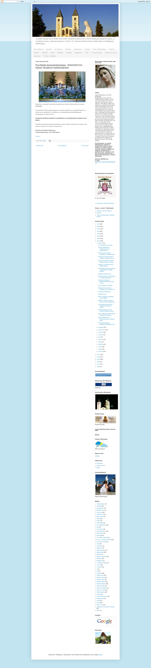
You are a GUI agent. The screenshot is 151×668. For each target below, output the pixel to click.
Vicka (98, 600)
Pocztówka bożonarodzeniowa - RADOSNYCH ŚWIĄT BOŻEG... (106, 270)
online (52, 52)
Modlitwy (60, 52)
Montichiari (100, 560)
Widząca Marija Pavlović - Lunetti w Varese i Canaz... (106, 310)
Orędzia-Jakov (101, 579)
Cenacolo (99, 512)
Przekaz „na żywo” (111, 52)
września (101, 332)
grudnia (100, 243)
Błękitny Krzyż (100, 510)
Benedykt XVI (100, 508)
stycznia (100, 351)
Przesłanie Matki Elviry (104, 292)
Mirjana (99, 554)
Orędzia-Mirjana (101, 583)
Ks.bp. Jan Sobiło (101, 541)
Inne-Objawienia (101, 525)
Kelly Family (100, 533)
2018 (98, 226)
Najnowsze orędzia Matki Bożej (105, 203)
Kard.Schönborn (101, 531)
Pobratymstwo (102, 294)
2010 (98, 357)
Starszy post (85, 145)
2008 (98, 362)
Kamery (36, 52)
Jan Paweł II (58, 49)
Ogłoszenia (78, 52)
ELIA (86, 52)
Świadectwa (78, 49)
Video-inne (100, 605)
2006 (98, 366)
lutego (100, 349)
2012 (98, 241)
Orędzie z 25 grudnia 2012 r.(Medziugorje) (106, 265)
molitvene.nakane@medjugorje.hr (105, 162)
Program (69, 52)
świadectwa (100, 598)
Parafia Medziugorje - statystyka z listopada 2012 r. (107, 323)
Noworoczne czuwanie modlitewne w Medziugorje (106, 253)
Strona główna (38, 49)
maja (99, 342)
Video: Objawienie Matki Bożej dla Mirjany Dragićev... (106, 314)
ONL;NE (99, 213)
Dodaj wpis (100, 463)
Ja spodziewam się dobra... (105, 245)
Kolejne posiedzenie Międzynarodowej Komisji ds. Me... (106, 281)
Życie (98, 610)
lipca (99, 337)
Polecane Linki (101, 465)
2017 (98, 229)
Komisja (48, 49)
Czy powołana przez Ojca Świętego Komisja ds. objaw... (105, 306)
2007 (98, 364)
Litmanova (99, 546)
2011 (98, 354)
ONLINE (44, 52)
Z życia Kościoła (96, 52)
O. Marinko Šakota (102, 562)
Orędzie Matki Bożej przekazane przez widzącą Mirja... (106, 319)
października (102, 330)
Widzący (68, 49)
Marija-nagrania (101, 550)
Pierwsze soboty (101, 590)
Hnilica (98, 520)
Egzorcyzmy (100, 516)
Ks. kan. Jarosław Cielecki (104, 539)
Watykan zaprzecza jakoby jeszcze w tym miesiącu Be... (106, 301)
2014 (98, 236)
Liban (98, 544)
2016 (98, 231)
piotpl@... (97, 456)
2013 (98, 238)
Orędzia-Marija (101, 581)
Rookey (99, 594)
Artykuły (99, 506)
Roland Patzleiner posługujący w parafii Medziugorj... (106, 277)
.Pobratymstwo (101, 504)
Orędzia (87, 49)
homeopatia (100, 523)
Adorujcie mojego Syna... (105, 274)
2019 (98, 224)
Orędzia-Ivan (100, 575)
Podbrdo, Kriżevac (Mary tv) (104, 211)
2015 (98, 233)
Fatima (98, 518)
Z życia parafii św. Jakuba (105, 285)
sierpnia (100, 334)
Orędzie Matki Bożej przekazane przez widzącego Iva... (104, 249)
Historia (111, 49)
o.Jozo (98, 565)
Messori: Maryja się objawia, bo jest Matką (106, 297)
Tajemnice (37, 56)
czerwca (100, 339)
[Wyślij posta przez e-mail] (49, 140)
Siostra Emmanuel (102, 596)
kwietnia (100, 344)
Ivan (98, 527)
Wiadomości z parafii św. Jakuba (106, 607)
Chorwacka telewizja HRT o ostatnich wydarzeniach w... (106, 257)
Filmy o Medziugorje (99, 49)
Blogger (100, 654)
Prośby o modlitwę (49, 56)
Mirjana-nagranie (101, 556)
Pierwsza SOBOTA (102, 588)
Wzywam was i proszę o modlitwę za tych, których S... (107, 288)
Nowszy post (39, 145)
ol (97, 569)
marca (100, 346)
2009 (98, 359)
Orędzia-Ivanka (101, 577)
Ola (98, 571)
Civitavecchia (100, 514)
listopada (101, 327)
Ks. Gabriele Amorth (102, 537)
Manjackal (99, 548)
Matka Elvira (100, 552)
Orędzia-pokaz (101, 586)
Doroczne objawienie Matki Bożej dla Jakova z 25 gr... (106, 261)
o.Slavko (99, 567)
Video (98, 602)
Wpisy (98, 467)
